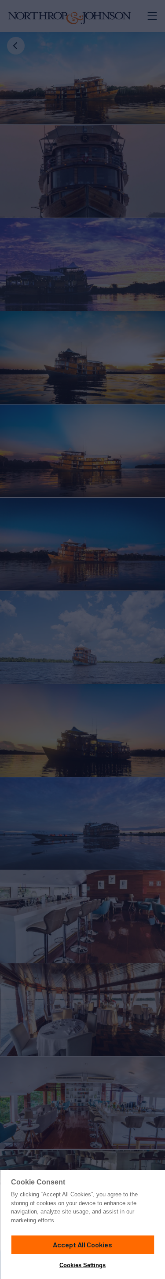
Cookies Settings (82, 1265)
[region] (82, 1224)
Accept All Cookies (82, 1244)
